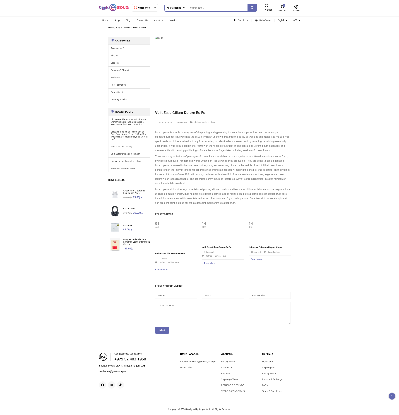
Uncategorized (118, 99)
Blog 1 (114, 63)
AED (295, 20)
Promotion (116, 92)
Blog (128, 20)
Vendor (173, 20)
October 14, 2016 (164, 122)
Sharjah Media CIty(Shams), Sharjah (198, 361)
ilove (213, 122)
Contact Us (142, 20)
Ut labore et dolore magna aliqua (265, 247)
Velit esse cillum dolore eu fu (170, 253)
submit (162, 330)
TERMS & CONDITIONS (233, 391)
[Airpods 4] (115, 228)
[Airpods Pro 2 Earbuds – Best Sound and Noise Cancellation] (115, 194)
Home (105, 20)
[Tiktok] (120, 385)
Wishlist (268, 10)
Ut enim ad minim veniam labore (126, 161)
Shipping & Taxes (229, 379)
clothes (197, 122)
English (280, 20)
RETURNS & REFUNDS (232, 385)
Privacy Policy (228, 361)
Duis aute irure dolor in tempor (125, 154)
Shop (117, 20)
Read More (162, 269)
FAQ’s (265, 385)
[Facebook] (102, 385)
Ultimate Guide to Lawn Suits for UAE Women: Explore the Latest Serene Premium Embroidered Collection (129, 122)
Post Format (117, 85)
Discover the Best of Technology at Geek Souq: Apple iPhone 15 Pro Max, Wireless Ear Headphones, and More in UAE (129, 135)
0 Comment (181, 122)
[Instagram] (111, 385)
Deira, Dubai (186, 367)
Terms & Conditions (271, 391)
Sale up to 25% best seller (123, 168)
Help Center (268, 361)
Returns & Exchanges (273, 379)
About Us (158, 20)
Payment (225, 373)
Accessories (116, 48)
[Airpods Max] (115, 211)
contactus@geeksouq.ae (112, 371)
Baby (269, 252)
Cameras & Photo (119, 70)
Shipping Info (268, 367)
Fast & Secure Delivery (121, 146)
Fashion (115, 77)
